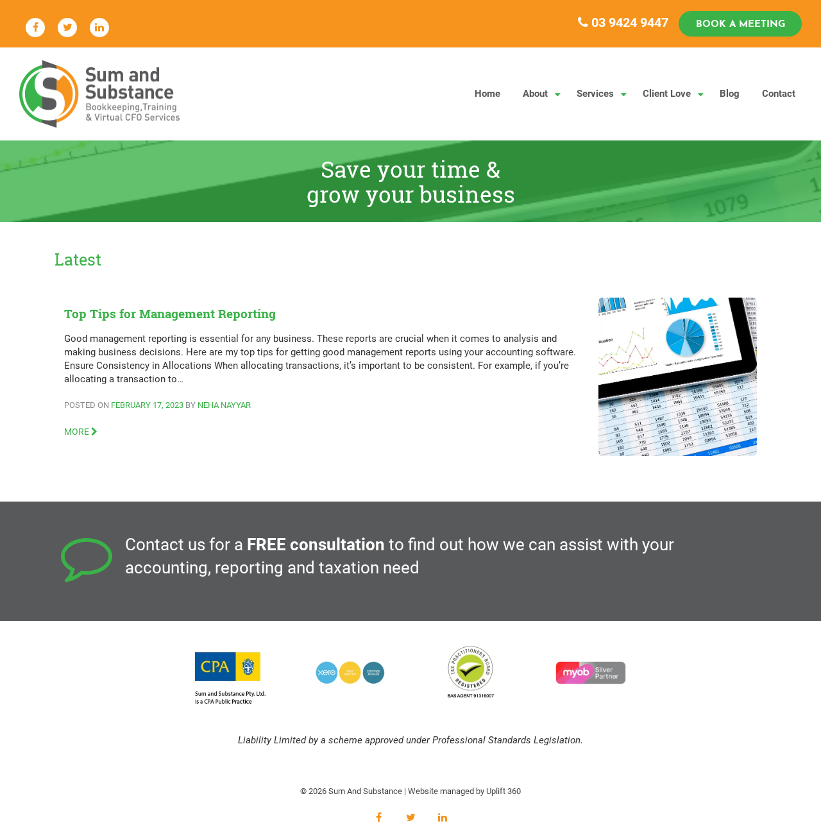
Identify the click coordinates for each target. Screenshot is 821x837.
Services (595, 93)
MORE (77, 432)
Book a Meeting (740, 25)
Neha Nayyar (224, 405)
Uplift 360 (503, 791)
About (535, 93)
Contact (778, 93)
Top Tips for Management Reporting (170, 313)
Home (487, 93)
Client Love (667, 93)
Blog (730, 93)
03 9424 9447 (628, 22)
